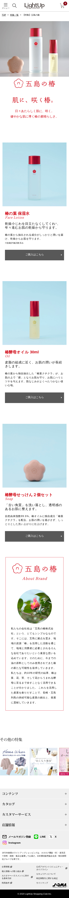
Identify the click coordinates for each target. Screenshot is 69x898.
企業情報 (6, 867)
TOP (4, 15)
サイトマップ (42, 883)
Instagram (14, 842)
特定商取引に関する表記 (47, 878)
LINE (43, 836)
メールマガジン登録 (19, 836)
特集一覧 (14, 15)
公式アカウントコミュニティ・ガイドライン (50, 868)
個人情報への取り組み (11, 871)
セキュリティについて (46, 874)
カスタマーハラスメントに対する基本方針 (15, 877)
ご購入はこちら (34, 254)
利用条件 (6, 883)
